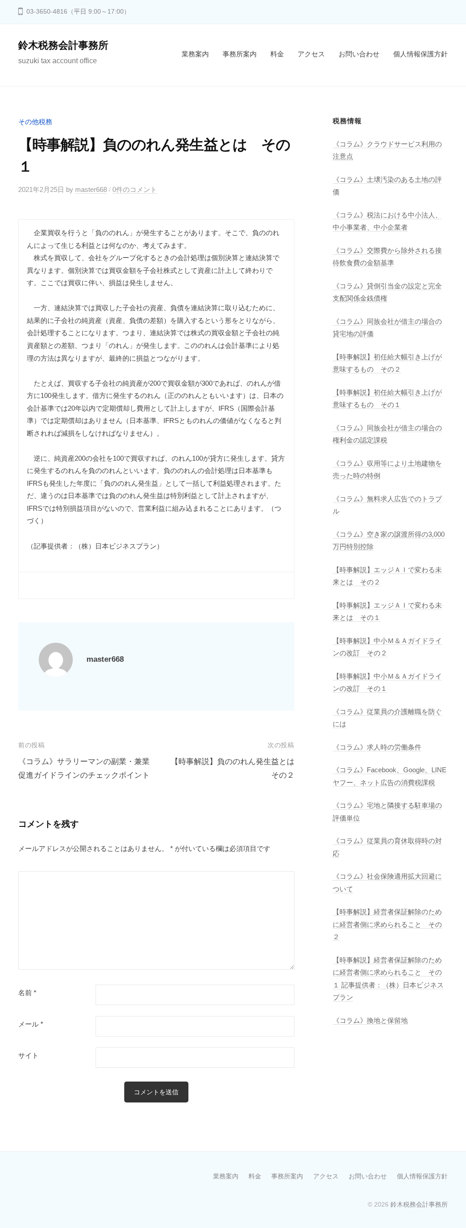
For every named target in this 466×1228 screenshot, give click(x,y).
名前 (27, 992)
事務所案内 (240, 54)
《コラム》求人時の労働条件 (377, 747)
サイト (28, 1055)
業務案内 (195, 54)
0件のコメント (134, 189)
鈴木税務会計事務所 (63, 45)
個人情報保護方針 (420, 54)
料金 (277, 54)
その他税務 (35, 122)
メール (30, 1024)
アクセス (311, 54)
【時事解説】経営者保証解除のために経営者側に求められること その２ (387, 924)
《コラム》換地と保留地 (370, 1020)
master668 (91, 189)
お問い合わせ (359, 54)
